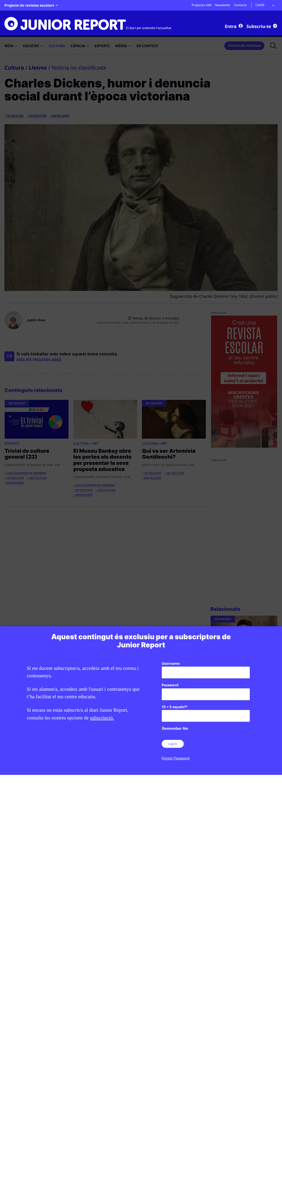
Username (171, 663)
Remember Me (175, 728)
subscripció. (102, 717)
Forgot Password (175, 758)
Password (170, 685)
